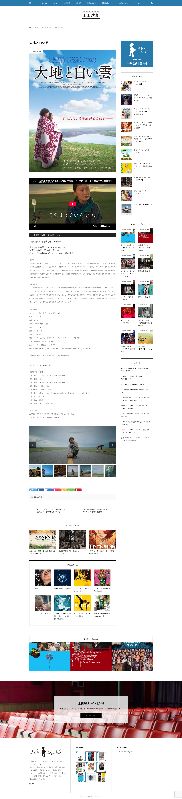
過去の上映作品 (38, 497)
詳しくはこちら (91, 715)
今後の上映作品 (91, 639)
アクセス (137, 3)
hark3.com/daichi (46, 365)
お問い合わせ (123, 3)
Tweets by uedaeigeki (124, 752)
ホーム (44, 3)
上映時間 (67, 3)
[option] (72, 445)
